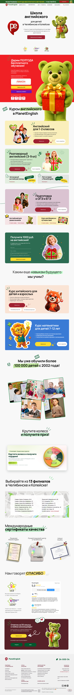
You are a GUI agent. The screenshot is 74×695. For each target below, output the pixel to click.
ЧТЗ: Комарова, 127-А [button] (47, 501)
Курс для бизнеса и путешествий (48, 219)
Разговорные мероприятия (43, 671)
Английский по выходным (26, 677)
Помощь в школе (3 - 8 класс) (26, 673)
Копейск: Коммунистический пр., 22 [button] (51, 507)
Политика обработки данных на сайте (27, 689)
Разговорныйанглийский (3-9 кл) (23, 155)
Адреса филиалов (65, 668)
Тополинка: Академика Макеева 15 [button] (24, 511)
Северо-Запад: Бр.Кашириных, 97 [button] (24, 501)
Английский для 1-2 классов (43, 127)
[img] (11, 5)
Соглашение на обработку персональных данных (29, 690)
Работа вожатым (8, 679)
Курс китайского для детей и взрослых (23, 292)
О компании (7, 668)
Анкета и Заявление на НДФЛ (63, 680)
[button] (64, 2)
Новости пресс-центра (9, 673)
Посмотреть (12, 181)
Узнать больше (21, 223)
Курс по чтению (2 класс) (26, 670)
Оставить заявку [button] (13, 223)
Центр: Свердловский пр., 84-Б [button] (23, 507)
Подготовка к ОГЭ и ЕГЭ (43, 197)
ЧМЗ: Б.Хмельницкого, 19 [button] (48, 503)
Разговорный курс (24, 683)
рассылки (28, 255)
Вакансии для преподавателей (11, 677)
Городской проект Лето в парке (44, 670)
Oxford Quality (8, 671)
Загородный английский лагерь (16, 178)
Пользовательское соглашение (26, 691)
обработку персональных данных (22, 253)
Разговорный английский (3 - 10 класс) (28, 671)
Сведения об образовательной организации (11, 675)
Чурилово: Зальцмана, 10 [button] (48, 505)
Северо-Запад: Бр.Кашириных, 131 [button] (24, 503)
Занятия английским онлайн (43, 683)
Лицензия (7, 670)
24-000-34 (64, 659)
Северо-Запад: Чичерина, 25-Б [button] (23, 499)
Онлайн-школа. (50, 511)
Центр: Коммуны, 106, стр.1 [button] (22, 509)
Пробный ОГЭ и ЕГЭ (41, 674)
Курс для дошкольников (25, 676)
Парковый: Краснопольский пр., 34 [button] (24, 505)
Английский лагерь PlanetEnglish (44, 668)
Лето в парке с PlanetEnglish (47, 178)
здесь (52, 691)
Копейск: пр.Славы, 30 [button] (48, 509)
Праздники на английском (43, 673)
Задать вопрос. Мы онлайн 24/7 (63, 677)
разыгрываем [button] (31, 2)
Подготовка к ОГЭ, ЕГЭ (25, 674)
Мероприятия (31, 4)
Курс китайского (41, 676)
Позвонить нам (66, 670)
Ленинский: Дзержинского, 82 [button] (50, 499)
